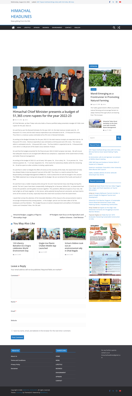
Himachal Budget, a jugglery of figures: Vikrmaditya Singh (27, 216)
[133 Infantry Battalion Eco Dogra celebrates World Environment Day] (22, 229)
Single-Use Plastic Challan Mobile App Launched (47, 245)
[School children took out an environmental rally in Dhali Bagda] (74, 229)
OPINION (37, 27)
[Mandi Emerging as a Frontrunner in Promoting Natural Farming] (105, 78)
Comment (15, 275)
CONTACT (59, 381)
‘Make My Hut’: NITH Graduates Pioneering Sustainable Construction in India (104, 217)
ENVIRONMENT (57, 27)
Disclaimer (14, 368)
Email (13, 311)
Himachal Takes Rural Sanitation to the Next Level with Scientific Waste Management (110, 124)
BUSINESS (46, 27)
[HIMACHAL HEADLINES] (13, 27)
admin (26, 120)
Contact (68, 27)
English (77, 27)
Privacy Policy (15, 364)
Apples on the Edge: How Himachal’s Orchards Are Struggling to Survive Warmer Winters (104, 210)
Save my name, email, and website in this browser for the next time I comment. (42, 331)
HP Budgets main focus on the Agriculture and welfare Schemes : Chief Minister (67, 216)
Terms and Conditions (18, 360)
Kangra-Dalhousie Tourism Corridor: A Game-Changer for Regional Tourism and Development (104, 195)
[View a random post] (118, 27)
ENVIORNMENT (61, 372)
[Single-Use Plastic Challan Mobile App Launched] (48, 229)
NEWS (19, 27)
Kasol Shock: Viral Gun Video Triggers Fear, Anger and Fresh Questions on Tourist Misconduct (105, 188)
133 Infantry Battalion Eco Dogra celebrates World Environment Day (22, 247)
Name (14, 302)
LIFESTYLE (27, 27)
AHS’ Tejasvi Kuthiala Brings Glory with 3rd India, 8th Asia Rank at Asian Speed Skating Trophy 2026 (105, 152)
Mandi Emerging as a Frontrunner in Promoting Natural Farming (105, 97)
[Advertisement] (66, 44)
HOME (58, 356)
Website (14, 320)
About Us (14, 356)
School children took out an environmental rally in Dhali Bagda (74, 247)
